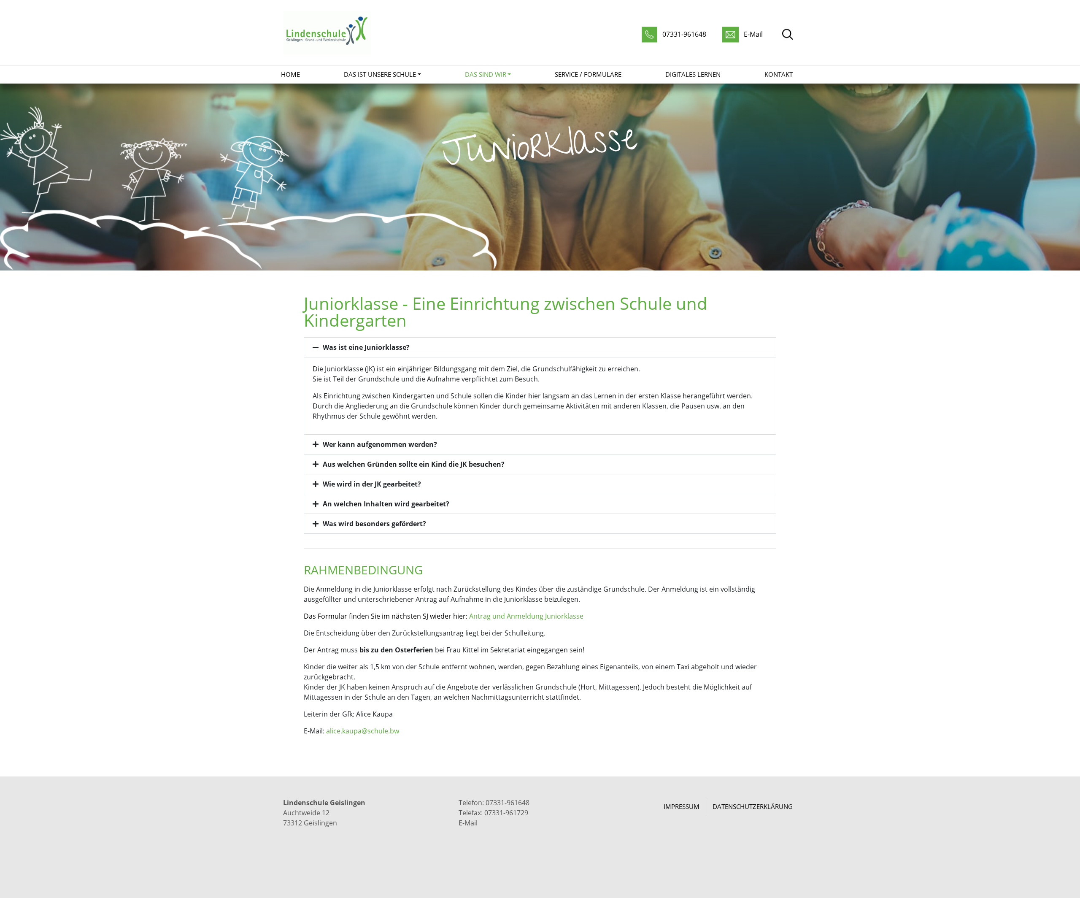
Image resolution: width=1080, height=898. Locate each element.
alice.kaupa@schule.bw (362, 731)
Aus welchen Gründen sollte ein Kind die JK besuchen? (414, 464)
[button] (540, 347)
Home (290, 74)
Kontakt (778, 74)
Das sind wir (485, 74)
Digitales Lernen (693, 74)
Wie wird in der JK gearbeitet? (372, 484)
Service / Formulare (588, 74)
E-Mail (468, 823)
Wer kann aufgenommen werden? (380, 444)
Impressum (681, 806)
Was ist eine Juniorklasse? (366, 347)
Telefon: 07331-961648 (494, 802)
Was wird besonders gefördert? (374, 523)
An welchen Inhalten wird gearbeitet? (386, 504)
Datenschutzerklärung (753, 806)
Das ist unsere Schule (380, 74)
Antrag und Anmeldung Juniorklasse (526, 616)
